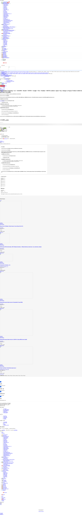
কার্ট (3, 423)
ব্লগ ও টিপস (4, 418)
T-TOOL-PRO (5, 17)
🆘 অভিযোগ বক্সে (5, 138)
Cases (4, 477)
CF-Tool (4, 10)
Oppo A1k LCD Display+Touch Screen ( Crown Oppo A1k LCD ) (11, 226)
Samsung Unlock (5, 458)
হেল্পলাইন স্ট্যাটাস (5, 417)
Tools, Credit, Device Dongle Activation (7, 71)
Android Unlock (5, 74)
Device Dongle (5, 31)
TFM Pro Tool (5, 16)
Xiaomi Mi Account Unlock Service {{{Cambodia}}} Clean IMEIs (11, 302)
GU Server (4, 6)
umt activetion (2, 248)
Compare (3, 500)
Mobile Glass (5, 42)
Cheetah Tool (5, 7)
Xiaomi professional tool (6, 455)
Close (1, 504)
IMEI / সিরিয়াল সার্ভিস (5, 410)
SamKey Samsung (5, 15)
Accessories (1, 227)
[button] (1, 232)
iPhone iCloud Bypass (6, 460)
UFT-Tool (4, 18)
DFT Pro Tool (5, 8)
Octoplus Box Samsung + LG (7, 13)
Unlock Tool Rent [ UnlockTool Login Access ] (8, 367)
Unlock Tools (7, 369)
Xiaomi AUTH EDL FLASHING (8, 20)
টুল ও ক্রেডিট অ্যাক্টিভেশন (6, 409)
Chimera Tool (5, 438)
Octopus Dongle (5, 14)
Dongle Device (5, 467)
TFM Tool (4, 456)
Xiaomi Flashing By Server (7, 21)
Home (1, 71)
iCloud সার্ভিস (5, 411)
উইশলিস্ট (4, 424)
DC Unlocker (5, 11)
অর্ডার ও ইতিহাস (5, 422)
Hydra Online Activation (6, 19)
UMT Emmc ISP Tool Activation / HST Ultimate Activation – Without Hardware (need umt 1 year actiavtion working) (20, 246)
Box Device (5, 466)
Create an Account (41, 511)
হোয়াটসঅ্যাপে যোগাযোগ (6, 425)
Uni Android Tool (5, 451)
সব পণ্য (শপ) (4, 415)
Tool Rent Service (5, 5)
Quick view (1, 223)
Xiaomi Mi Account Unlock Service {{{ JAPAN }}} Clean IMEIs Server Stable (13, 339)
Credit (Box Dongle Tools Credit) (8, 463)
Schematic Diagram (6, 448)
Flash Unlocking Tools (16, 71)
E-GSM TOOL (5, 445)
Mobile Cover (5, 41)
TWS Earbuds (5, 44)
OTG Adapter (5, 43)
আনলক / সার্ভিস (5, 416)
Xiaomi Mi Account (6, 454)
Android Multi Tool (6, 9)
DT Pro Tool (5, 444)
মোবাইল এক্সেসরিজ (5, 412)
